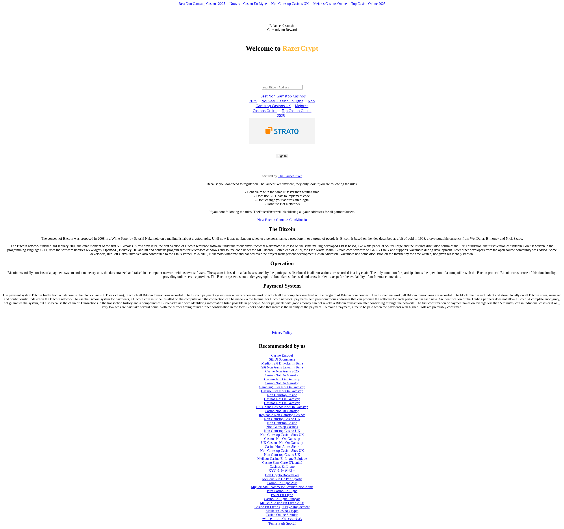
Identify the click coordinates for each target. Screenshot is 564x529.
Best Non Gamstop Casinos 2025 (202, 4)
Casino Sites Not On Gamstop (282, 391)
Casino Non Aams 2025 (282, 371)
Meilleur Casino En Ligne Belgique (282, 458)
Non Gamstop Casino (282, 395)
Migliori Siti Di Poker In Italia (282, 363)
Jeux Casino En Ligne (282, 491)
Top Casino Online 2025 (368, 4)
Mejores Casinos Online (330, 4)
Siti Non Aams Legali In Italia (282, 367)
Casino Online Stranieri (282, 515)
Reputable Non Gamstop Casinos (282, 415)
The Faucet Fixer (290, 176)
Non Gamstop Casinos (282, 427)
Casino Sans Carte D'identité (282, 462)
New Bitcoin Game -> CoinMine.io (282, 220)
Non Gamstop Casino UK (282, 419)
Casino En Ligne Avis (282, 483)
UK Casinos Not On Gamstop (282, 443)
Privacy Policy (282, 333)
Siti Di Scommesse (282, 359)
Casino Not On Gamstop (282, 375)
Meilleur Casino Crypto (282, 511)
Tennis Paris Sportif (282, 523)
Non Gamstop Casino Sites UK (282, 435)
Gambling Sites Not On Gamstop (282, 387)
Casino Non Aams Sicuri (282, 447)
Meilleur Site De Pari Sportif (282, 479)
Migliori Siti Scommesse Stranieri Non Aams (282, 487)
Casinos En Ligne (282, 466)
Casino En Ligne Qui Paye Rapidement (282, 507)
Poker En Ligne (282, 495)
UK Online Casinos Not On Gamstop (282, 407)
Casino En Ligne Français (282, 499)
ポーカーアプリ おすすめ (282, 519)
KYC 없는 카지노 (282, 471)
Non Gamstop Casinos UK (290, 4)
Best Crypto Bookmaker (282, 475)
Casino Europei (282, 355)
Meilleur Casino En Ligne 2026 (282, 503)
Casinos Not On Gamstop (282, 379)
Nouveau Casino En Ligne (248, 4)
